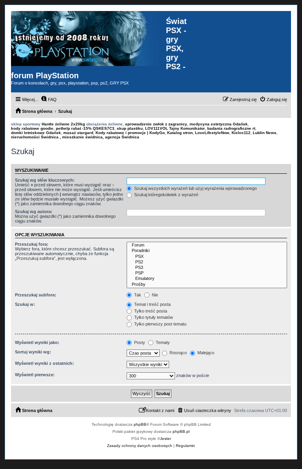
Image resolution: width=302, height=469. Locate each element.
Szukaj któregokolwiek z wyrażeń (165, 194)
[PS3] (206, 267)
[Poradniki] (206, 251)
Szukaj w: (25, 304)
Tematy (162, 342)
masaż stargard (78, 133)
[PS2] (206, 262)
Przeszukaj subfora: (35, 294)
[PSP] (206, 273)
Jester (165, 438)
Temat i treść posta (152, 304)
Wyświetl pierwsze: (35, 374)
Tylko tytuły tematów (153, 317)
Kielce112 (241, 133)
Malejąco (205, 352)
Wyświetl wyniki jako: (37, 342)
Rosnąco (177, 352)
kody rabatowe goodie (32, 128)
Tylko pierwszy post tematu (159, 324)
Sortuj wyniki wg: (33, 351)
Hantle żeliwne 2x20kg (63, 124)
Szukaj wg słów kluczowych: (45, 180)
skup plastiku (130, 128)
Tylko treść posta (150, 311)
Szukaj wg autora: (33, 211)
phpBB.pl (181, 431)
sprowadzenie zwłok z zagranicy (156, 124)
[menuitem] (49, 99)
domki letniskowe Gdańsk (36, 133)
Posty (139, 342)
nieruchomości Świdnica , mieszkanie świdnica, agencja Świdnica (75, 137)
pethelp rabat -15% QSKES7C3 (85, 128)
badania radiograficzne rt (231, 128)
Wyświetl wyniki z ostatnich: (44, 363)
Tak (137, 294)
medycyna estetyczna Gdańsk (219, 124)
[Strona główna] (88, 38)
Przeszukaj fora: (31, 244)
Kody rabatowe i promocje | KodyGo (130, 133)
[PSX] (206, 256)
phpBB (140, 424)
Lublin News (264, 133)
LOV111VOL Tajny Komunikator (175, 128)
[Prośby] (206, 284)
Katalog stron (180, 133)
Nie (154, 294)
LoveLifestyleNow (212, 133)
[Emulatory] (206, 278)
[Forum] (206, 245)
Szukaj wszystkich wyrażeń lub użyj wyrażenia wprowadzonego (195, 188)
